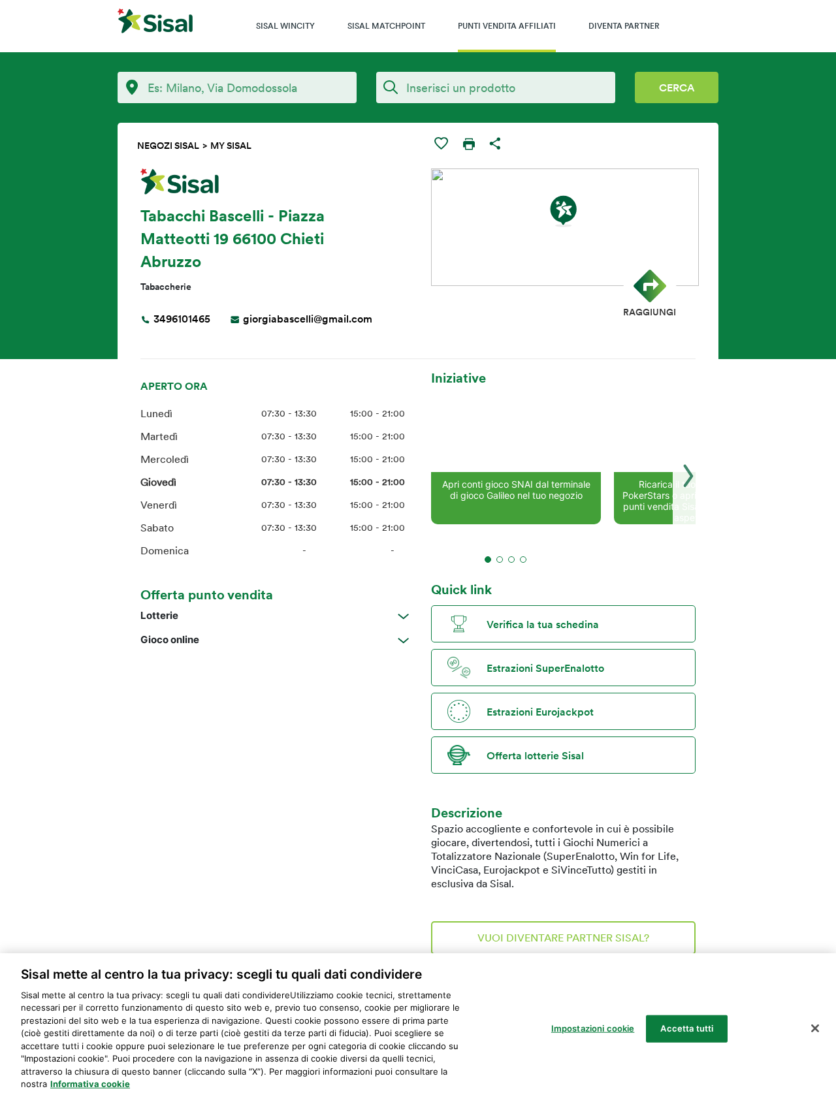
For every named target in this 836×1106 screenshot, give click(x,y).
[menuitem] (285, 26)
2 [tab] (499, 559)
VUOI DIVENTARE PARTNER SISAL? (563, 937)
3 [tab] (511, 559)
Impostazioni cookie (592, 1028)
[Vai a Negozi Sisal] (155, 22)
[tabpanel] (516, 455)
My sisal (230, 145)
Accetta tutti (686, 1028)
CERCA (676, 87)
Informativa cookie (90, 1084)
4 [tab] (523, 559)
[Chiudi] (815, 1028)
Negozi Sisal (168, 145)
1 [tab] (488, 559)
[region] (418, 1029)
